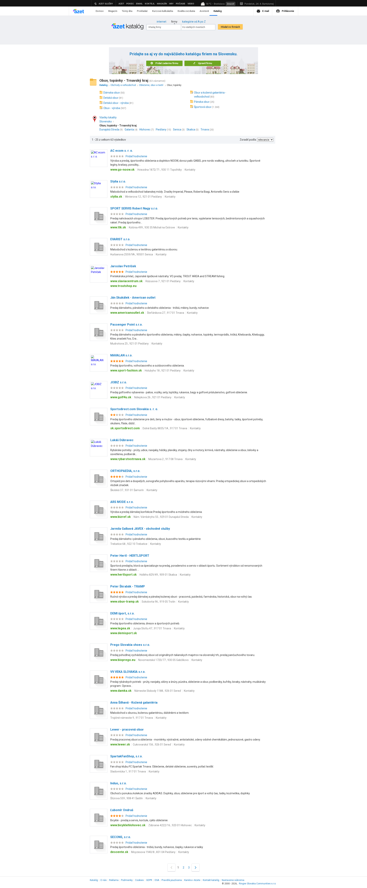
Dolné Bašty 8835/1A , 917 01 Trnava (165, 428)
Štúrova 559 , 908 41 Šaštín (126, 798)
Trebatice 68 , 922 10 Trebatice (128, 543)
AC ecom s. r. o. (121, 150)
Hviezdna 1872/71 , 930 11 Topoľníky (159, 169)
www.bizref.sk (120, 517)
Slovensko (105, 121)
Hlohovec (144, 129)
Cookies (139, 880)
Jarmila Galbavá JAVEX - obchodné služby (140, 528)
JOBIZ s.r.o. (118, 382)
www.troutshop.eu (123, 286)
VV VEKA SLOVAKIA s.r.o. (127, 672)
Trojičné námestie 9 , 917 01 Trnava (131, 717)
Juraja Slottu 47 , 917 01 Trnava (152, 628)
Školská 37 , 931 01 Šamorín (127, 490)
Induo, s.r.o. (118, 783)
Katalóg (94, 880)
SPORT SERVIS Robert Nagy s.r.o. (134, 208)
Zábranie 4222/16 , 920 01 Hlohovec (170, 825)
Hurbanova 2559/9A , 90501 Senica (131, 254)
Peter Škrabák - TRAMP (127, 586)
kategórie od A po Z (194, 21)
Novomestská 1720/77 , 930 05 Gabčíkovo (163, 660)
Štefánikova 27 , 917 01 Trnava (165, 312)
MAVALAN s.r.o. (121, 355)
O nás (103, 880)
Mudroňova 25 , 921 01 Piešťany (129, 343)
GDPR (149, 880)
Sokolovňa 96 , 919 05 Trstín (158, 601)
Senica (177, 129)
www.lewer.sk (120, 744)
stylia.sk (116, 196)
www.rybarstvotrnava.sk (127, 459)
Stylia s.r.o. (118, 181)
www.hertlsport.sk (123, 574)
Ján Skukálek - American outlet (132, 297)
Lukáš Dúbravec (121, 440)
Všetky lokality (108, 117)
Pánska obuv (201, 101)
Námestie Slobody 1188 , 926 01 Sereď (157, 690)
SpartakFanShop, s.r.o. (126, 756)
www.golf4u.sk (120, 397)
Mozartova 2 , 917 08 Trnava (165, 459)
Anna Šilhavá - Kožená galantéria (134, 702)
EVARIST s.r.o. (120, 239)
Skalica (191, 129)
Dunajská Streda (109, 129)
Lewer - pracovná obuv (127, 729)
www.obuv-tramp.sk (124, 601)
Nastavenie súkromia (233, 880)
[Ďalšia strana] (196, 867)
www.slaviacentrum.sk (126, 281)
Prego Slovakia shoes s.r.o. (130, 645)
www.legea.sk (120, 628)
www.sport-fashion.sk (126, 370)
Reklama (114, 880)
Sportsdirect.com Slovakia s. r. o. (134, 409)
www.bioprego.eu (122, 660)
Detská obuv (110, 97)
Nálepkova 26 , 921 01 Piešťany (152, 397)
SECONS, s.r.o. (120, 837)
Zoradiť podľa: (248, 139)
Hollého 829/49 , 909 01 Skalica (158, 574)
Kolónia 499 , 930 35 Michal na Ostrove (152, 227)
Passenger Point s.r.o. (126, 324)
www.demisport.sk (123, 633)
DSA (157, 880)
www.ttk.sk (118, 227)
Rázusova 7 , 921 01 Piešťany (163, 281)
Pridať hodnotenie (136, 156)
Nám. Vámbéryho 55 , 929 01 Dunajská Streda (161, 516)
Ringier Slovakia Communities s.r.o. (257, 883)
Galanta (129, 129)
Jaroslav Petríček (123, 266)
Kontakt (211, 880)
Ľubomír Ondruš (121, 810)
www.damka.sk (121, 690)
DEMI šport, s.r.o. (122, 613)
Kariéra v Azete (192, 880)
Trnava (205, 129)
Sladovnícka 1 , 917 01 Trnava (128, 771)
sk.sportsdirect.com (125, 428)
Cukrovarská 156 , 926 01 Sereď (152, 744)
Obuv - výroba (111, 108)
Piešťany (161, 129)
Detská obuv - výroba (116, 102)
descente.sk (119, 852)
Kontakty (190, 169)
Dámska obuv (111, 92)
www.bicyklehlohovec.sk (127, 825)
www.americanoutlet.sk (127, 312)
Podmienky (127, 880)
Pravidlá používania (172, 880)
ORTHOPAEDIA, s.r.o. (125, 471)
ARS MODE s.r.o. (122, 502)
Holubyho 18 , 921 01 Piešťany (163, 370)
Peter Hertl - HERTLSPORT (129, 555)
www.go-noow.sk (122, 169)
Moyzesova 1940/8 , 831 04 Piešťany (153, 852)
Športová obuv (202, 106)
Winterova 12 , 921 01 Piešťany (143, 196)
